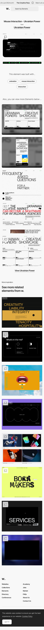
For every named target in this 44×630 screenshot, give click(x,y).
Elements (5, 591)
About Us (26, 597)
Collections (6, 587)
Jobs (24, 587)
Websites (5, 584)
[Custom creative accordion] (22, 312)
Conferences (6, 597)
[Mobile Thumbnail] (22, 152)
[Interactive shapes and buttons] (22, 414)
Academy (26, 584)
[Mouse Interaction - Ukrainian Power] (22, 251)
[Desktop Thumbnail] (22, 119)
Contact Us (27, 601)
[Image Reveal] (22, 482)
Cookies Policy (27, 616)
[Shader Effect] (22, 550)
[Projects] (22, 448)
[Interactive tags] (22, 516)
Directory (5, 594)
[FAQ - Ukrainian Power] (22, 185)
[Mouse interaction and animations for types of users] (22, 346)
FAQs (25, 594)
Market (25, 591)
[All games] (22, 380)
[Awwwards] (7, 9)
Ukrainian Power (22, 27)
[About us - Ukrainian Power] (22, 218)
